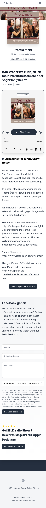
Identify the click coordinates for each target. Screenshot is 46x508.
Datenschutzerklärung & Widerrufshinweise (19, 406)
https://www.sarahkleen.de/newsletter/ (22, 256)
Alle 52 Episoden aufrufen (23, 286)
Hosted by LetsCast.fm (23, 497)
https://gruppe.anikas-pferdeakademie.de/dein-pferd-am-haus (20, 274)
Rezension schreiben (13, 446)
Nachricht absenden (13, 412)
